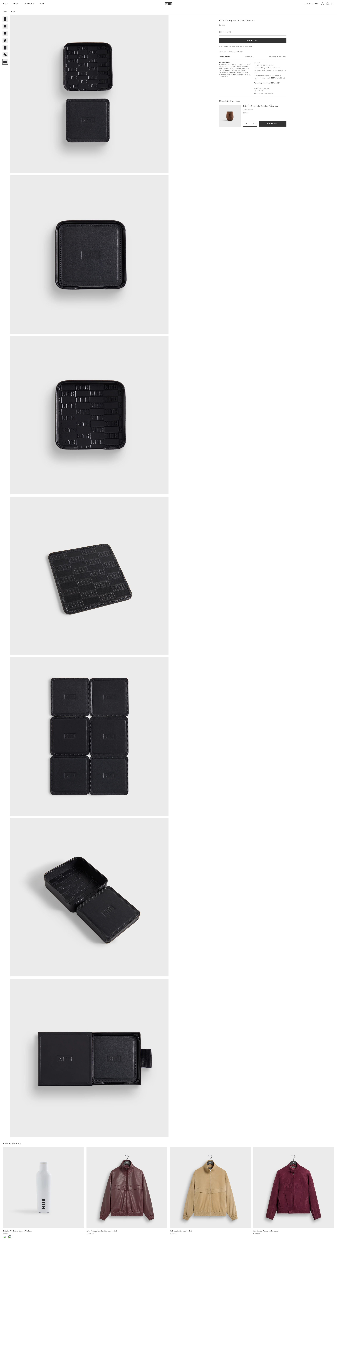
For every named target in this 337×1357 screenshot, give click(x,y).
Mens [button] (16, 4)
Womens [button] (29, 4)
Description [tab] (224, 56)
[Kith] (168, 3)
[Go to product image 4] (5, 40)
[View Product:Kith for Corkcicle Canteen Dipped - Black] (5, 1237)
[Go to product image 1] (5, 19)
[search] (327, 4)
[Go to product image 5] (5, 47)
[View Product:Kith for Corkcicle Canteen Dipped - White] (10, 1237)
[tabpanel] (252, 78)
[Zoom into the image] (89, 94)
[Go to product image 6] (5, 54)
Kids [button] (42, 4)
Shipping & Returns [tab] (277, 56)
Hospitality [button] (312, 4)
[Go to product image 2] (5, 26)
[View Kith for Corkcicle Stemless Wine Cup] (230, 116)
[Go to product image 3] (5, 33)
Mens (13, 11)
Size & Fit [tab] (249, 56)
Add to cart (273, 124)
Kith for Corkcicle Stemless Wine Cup (260, 106)
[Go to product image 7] (5, 62)
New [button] (5, 4)
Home (5, 11)
